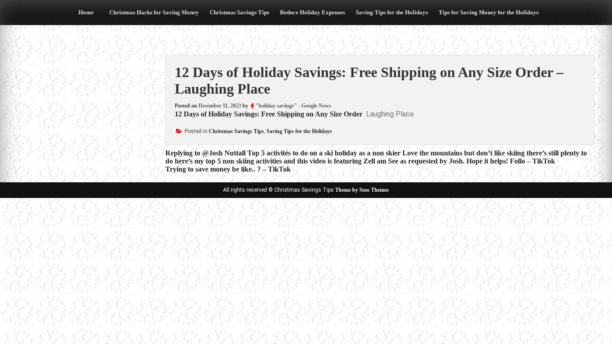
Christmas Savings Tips (239, 12)
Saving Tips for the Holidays (392, 12)
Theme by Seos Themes (362, 190)
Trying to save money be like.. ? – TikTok (228, 169)
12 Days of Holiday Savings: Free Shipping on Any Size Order (268, 114)
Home (86, 12)
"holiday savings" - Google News (293, 106)
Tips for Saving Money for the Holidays (489, 12)
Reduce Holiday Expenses (312, 12)
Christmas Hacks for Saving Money (154, 12)
